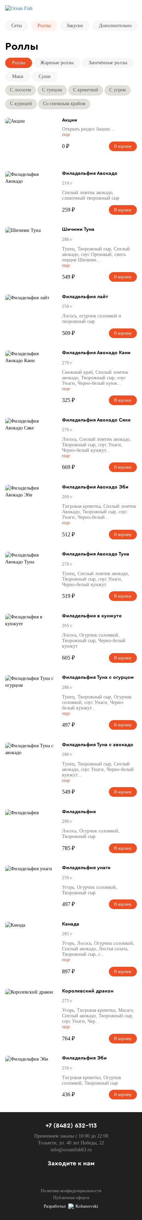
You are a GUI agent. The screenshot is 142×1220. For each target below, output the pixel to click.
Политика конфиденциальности (71, 1190)
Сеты (16, 25)
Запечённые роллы (108, 62)
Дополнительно (115, 25)
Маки (17, 76)
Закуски (75, 25)
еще (66, 134)
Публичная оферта (71, 1197)
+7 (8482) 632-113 (71, 1125)
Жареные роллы (56, 62)
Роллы (44, 25)
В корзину (123, 146)
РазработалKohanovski (71, 1206)
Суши (45, 76)
